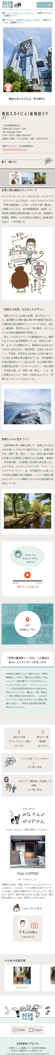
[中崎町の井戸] (22, 975)
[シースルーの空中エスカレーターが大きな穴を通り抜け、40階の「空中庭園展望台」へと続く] (27, 423)
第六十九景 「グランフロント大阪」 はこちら (19, 741)
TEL (12, 132)
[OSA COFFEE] (27, 867)
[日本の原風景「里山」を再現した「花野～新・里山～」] (27, 527)
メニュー (42, 5)
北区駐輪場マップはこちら (27, 1043)
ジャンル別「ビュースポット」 (21, 13)
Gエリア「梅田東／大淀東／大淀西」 (24, 20)
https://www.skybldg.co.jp (15, 149)
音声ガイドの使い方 (27, 586)
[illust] (27, 293)
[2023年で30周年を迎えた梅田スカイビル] (27, 91)
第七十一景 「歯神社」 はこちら (43, 741)
